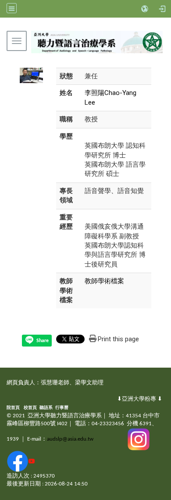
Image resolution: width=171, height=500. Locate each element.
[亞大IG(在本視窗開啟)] (139, 439)
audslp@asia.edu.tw (70, 439)
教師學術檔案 (104, 281)
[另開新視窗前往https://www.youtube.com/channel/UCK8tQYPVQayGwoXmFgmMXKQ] (31, 461)
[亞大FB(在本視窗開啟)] (17, 461)
